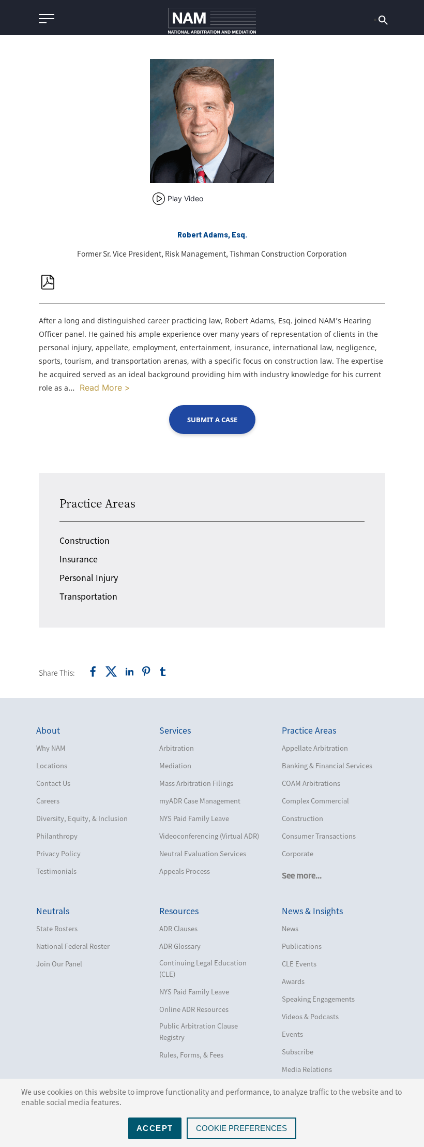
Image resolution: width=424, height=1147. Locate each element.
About (48, 730)
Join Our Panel (59, 964)
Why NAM (51, 748)
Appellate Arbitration (315, 748)
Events (292, 1034)
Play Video (185, 198)
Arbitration (176, 748)
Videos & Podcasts (310, 1016)
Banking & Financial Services (327, 765)
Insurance (78, 559)
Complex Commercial (315, 801)
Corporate (297, 853)
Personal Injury (88, 577)
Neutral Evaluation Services (202, 853)
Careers (47, 801)
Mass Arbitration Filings (196, 783)
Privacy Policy (58, 853)
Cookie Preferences (241, 1128)
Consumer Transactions (319, 836)
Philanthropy (57, 836)
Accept (155, 1128)
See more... (302, 875)
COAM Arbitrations (311, 783)
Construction (84, 540)
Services (175, 730)
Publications (302, 946)
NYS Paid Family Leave (194, 818)
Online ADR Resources (194, 1009)
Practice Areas (97, 503)
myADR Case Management (199, 801)
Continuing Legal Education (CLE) (203, 968)
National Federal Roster (73, 946)
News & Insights (312, 910)
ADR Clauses (178, 928)
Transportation (88, 596)
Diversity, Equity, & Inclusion (82, 818)
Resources (179, 910)
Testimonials (56, 871)
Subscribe (297, 1051)
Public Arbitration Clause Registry (198, 1031)
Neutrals (52, 910)
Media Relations (307, 1069)
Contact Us (53, 783)
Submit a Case (212, 419)
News (290, 928)
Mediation (175, 765)
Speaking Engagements (318, 999)
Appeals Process (184, 871)
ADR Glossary (180, 946)
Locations (51, 765)
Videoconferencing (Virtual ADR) (209, 836)
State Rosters (57, 928)
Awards (293, 981)
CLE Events (299, 964)
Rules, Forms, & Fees (191, 1055)
